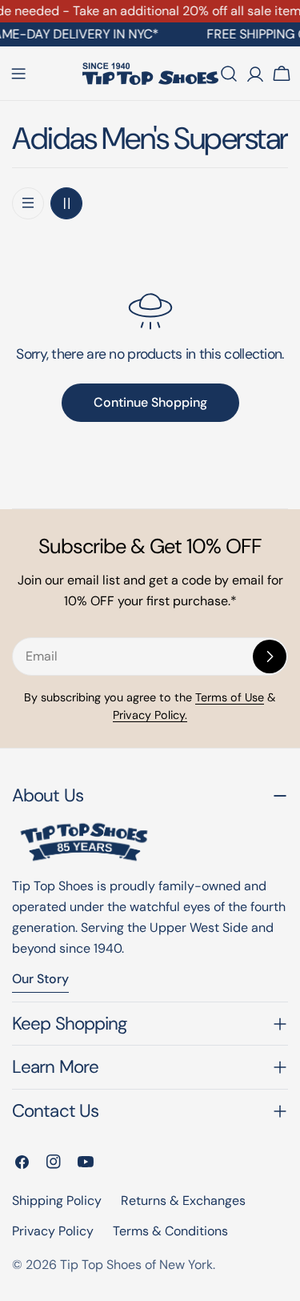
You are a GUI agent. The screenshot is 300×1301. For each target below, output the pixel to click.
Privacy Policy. (150, 715)
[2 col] (66, 203)
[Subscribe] (269, 656)
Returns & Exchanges (183, 1200)
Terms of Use (229, 697)
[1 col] (28, 203)
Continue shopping (150, 402)
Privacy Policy (53, 1231)
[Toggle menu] (18, 74)
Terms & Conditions (170, 1231)
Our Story (40, 978)
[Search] (229, 74)
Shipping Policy (57, 1200)
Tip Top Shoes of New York (136, 1264)
